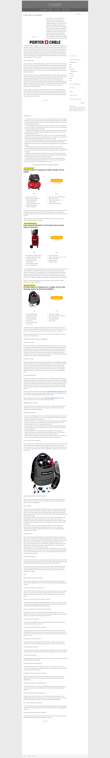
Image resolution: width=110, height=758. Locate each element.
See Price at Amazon (56, 180)
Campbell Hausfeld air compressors (55, 391)
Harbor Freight (72, 69)
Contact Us (29, 756)
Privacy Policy (34, 756)
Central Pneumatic (73, 71)
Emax (70, 64)
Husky (70, 66)
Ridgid (70, 78)
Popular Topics (66, 9)
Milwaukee (71, 73)
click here (80, 110)
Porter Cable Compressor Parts (51, 398)
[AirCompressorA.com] (55, 5)
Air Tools (57, 9)
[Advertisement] (34, 27)
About (24, 756)
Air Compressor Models (46, 9)
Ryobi (70, 80)
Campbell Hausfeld (72, 62)
